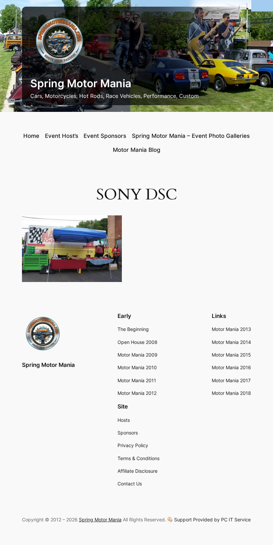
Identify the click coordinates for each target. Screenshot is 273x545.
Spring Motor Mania (80, 83)
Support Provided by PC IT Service (212, 519)
